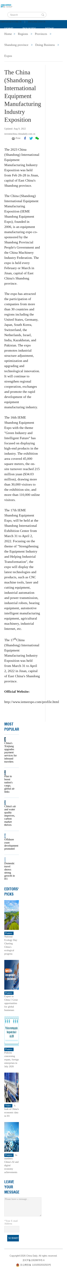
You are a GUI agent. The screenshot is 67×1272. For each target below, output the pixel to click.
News (49, 28)
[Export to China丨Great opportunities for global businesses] (11, 974)
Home (8, 28)
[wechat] (37, 138)
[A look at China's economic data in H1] (11, 1087)
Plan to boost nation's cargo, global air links (9, 784)
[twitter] (31, 138)
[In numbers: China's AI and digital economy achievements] (11, 1136)
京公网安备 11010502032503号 (35, 1265)
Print (18, 138)
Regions (54, 37)
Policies (29, 28)
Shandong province (16, 45)
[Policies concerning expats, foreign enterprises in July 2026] (11, 1030)
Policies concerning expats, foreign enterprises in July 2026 (11, 1059)
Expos (8, 56)
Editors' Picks (11, 891)
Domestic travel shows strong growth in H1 (9, 871)
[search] (42, 14)
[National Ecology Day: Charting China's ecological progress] (11, 914)
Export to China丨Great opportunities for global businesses (11, 1003)
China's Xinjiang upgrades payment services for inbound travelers (10, 752)
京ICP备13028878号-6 (33, 1260)
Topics (33, 37)
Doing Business (45, 45)
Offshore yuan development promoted (10, 844)
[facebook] (25, 138)
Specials (11, 37)
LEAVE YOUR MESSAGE (11, 1187)
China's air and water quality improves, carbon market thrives (10, 815)
